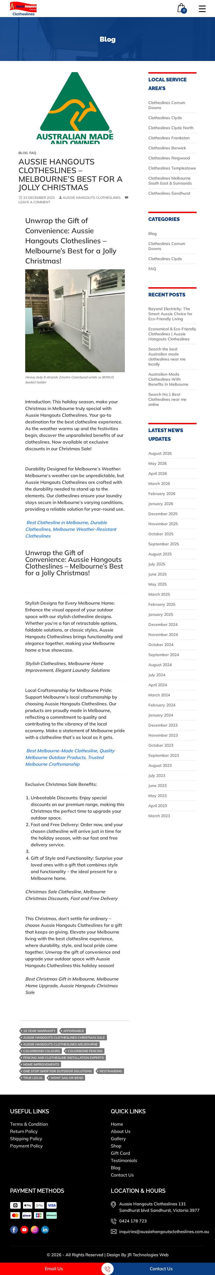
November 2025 (163, 523)
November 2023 (163, 735)
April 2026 (157, 473)
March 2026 (159, 483)
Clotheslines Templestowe (172, 168)
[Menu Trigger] (202, 8)
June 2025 (157, 574)
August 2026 (160, 453)
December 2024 (162, 624)
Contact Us (122, 1175)
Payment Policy (26, 1146)
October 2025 (160, 533)
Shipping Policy (26, 1138)
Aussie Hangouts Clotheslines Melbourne (60, 1044)
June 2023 (157, 785)
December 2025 (162, 513)
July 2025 (156, 564)
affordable (73, 1031)
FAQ (32, 153)
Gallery (118, 1138)
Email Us (54, 1268)
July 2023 (156, 775)
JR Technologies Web (148, 1254)
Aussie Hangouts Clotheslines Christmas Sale (64, 1038)
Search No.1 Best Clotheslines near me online (167, 399)
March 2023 (159, 815)
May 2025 (157, 584)
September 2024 (163, 654)
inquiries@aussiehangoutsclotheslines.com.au (164, 1231)
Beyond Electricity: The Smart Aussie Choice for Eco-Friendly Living (170, 313)
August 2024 (160, 664)
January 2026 (160, 503)
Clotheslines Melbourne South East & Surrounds (170, 181)
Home (117, 1124)
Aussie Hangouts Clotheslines (92, 197)
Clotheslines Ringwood (169, 158)
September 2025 (163, 543)
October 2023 (160, 745)
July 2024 (156, 674)
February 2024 (161, 705)
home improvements (41, 1064)
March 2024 (159, 694)
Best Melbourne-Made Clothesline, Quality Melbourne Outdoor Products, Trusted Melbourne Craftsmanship (69, 757)
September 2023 (163, 755)
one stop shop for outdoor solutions (57, 1071)
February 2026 (161, 493)
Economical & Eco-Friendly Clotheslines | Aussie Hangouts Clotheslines (172, 333)
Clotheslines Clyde (165, 117)
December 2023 (162, 725)
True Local (33, 1078)
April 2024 (157, 684)
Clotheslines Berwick (167, 147)
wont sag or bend (67, 1078)
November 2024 (163, 634)
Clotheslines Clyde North (170, 127)
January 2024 (160, 715)
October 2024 (160, 644)
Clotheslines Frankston (169, 137)
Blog (23, 153)
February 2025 (161, 604)
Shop (116, 1146)
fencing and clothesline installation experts (63, 1058)
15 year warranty (39, 1031)
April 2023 (157, 805)
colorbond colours (41, 1051)
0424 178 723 (133, 1221)
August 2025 (160, 554)
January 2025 (160, 614)
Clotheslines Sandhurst (169, 193)
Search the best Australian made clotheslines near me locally (167, 357)
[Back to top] (205, 1254)
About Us (120, 1131)
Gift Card (120, 1153)
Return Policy (24, 1131)
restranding (111, 1071)
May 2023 (157, 795)
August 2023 (160, 765)
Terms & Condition (29, 1124)
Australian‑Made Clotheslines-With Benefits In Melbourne (168, 379)
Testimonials (124, 1160)
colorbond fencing (85, 1051)
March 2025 (159, 594)
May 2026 (157, 463)
